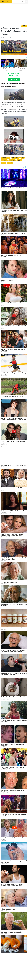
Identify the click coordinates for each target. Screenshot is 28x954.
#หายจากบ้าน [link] (20, 104)
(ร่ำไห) (22, 157)
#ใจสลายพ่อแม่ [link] (4, 102)
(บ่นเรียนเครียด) (15, 157)
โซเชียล (24, 25)
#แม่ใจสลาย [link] (4, 84)
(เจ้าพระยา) (4, 160)
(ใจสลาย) (19, 160)
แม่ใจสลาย (9, 162)
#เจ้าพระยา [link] (15, 87)
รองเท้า (3, 162)
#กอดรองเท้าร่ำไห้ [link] (13, 84)
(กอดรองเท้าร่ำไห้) (5, 157)
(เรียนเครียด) (12, 160)
